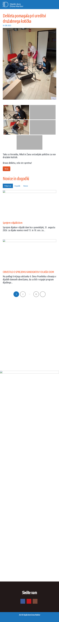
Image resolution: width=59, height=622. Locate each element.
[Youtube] (29, 601)
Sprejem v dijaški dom (12, 222)
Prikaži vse (7, 186)
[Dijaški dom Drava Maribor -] (13, 4)
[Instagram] (35, 601)
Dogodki (17, 186)
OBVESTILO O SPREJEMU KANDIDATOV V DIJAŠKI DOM (28, 271)
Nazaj (6, 169)
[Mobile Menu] (53, 4)
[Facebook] (22, 601)
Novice (25, 186)
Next (43, 294)
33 (36, 294)
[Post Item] (29, 203)
